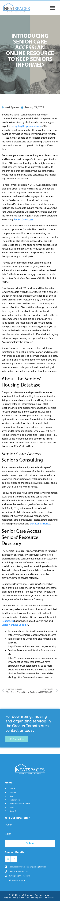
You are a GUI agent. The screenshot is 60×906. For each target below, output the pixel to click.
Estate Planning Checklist (15, 624)
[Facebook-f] (14, 859)
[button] (52, 7)
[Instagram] (8, 859)
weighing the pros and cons (26, 126)
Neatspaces (8, 620)
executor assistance (40, 523)
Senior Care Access (23, 219)
